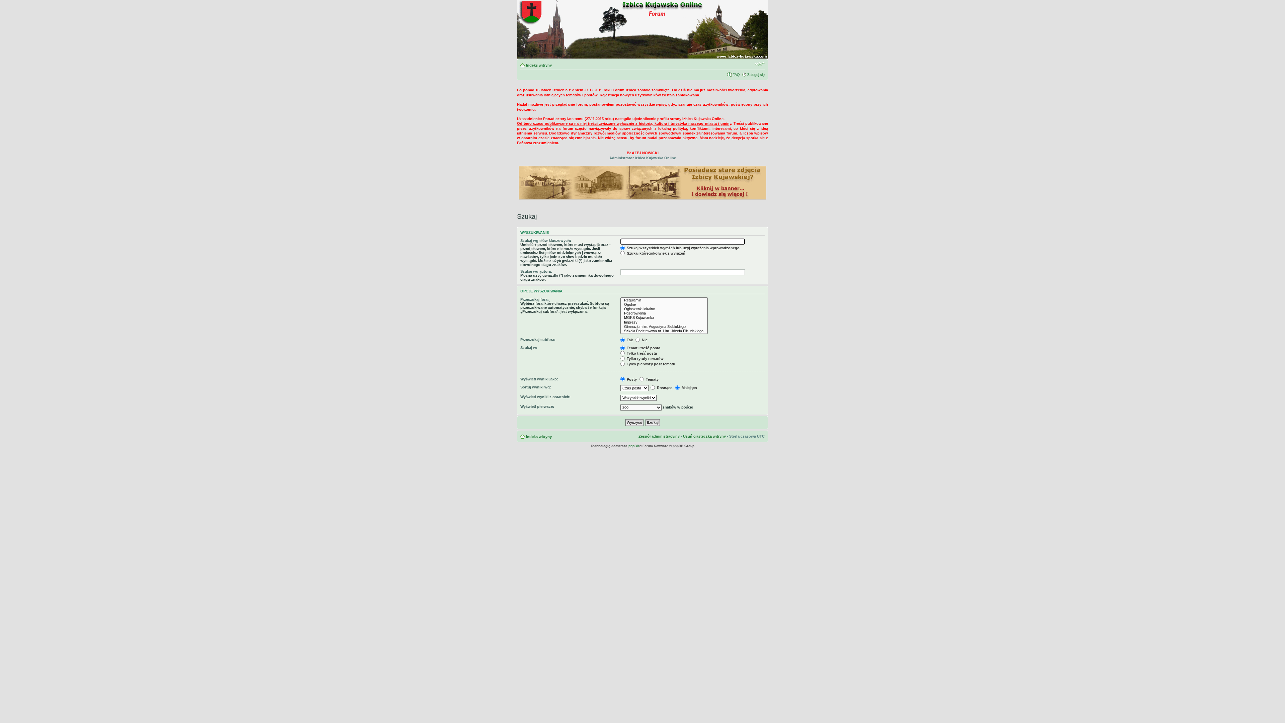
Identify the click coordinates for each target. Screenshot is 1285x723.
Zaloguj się (756, 75)
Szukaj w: (528, 348)
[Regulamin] (664, 300)
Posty (631, 379)
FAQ (736, 75)
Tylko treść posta (641, 353)
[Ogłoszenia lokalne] (664, 309)
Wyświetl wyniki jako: (539, 379)
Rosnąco (664, 388)
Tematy (652, 379)
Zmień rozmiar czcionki (760, 64)
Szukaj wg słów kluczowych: (545, 241)
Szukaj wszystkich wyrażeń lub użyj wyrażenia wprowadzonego (683, 248)
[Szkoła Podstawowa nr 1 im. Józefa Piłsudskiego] (664, 331)
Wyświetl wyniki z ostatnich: (545, 397)
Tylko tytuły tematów (645, 359)
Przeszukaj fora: (534, 299)
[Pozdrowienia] (664, 313)
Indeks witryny (539, 65)
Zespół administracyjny (659, 436)
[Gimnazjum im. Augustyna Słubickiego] (664, 327)
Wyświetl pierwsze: (537, 406)
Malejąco (689, 388)
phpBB (633, 446)
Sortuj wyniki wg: (535, 387)
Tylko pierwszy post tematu (650, 364)
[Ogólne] (664, 304)
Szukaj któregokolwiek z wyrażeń (655, 253)
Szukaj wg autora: (536, 271)
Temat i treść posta (643, 348)
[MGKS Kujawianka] (664, 317)
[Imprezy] (664, 322)
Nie (644, 340)
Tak (629, 340)
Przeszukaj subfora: (537, 340)
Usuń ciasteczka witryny (704, 436)
